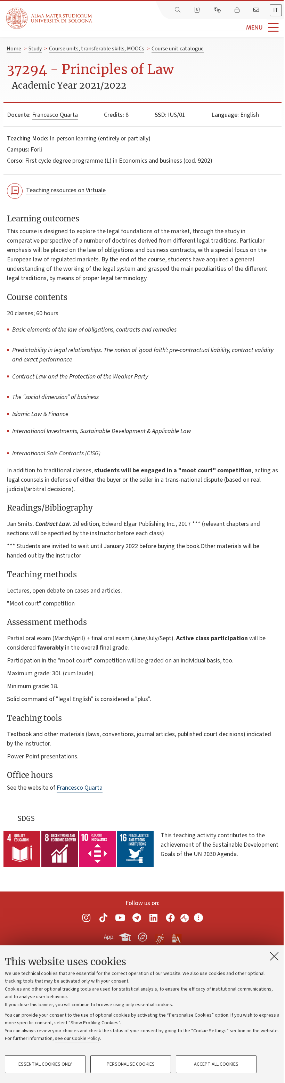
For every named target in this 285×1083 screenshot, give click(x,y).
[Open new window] (86, 917)
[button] (188, 28)
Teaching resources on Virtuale (66, 190)
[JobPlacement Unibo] (159, 935)
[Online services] (217, 10)
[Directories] (197, 10)
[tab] (276, 10)
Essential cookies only (45, 1064)
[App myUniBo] (126, 935)
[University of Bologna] (49, 18)
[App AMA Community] (176, 936)
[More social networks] (198, 917)
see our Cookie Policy (77, 1038)
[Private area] (237, 10)
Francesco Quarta (55, 115)
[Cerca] (178, 10)
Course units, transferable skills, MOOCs (96, 48)
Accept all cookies (216, 1064)
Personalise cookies (131, 1064)
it (275, 10)
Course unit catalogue (178, 48)
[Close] (274, 956)
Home (14, 48)
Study (35, 48)
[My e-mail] (257, 10)
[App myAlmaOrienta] (142, 935)
